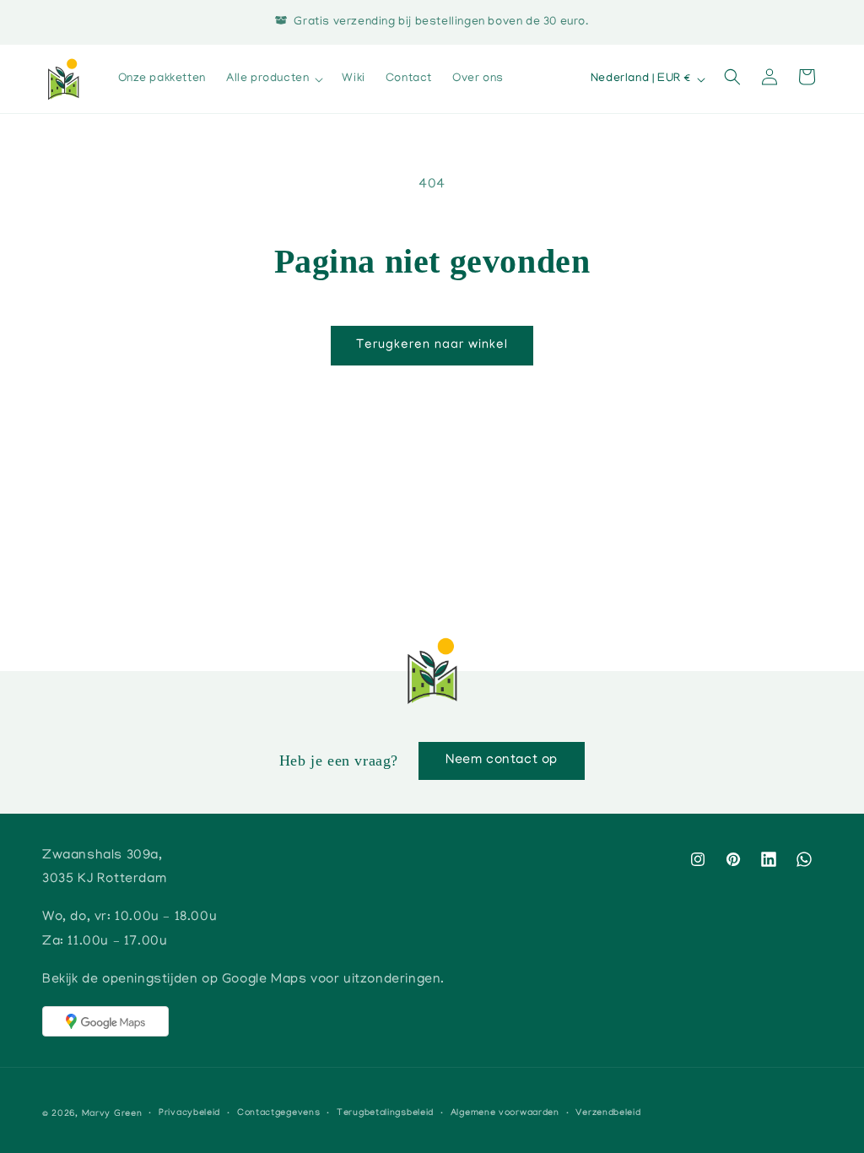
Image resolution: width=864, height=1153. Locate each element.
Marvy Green (112, 1114)
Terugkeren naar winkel (432, 345)
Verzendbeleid (607, 1113)
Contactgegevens (279, 1113)
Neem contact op (502, 760)
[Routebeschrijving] (105, 1021)
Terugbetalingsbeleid (385, 1113)
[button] (274, 79)
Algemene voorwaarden (505, 1113)
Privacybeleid (189, 1113)
